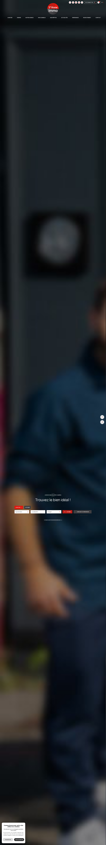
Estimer (27, 507)
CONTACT (98, 17)
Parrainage (75, 17)
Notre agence (29, 17)
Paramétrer (8, 839)
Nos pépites (53, 17)
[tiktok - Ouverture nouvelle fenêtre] (82, 2)
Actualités (64, 17)
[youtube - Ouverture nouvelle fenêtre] (79, 2)
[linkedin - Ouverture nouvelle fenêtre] (76, 2)
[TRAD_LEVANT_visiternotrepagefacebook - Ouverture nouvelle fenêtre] (70, 2)
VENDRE (19, 17)
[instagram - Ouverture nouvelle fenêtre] (73, 2)
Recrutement (87, 17)
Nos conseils (42, 17)
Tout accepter (19, 839)
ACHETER (10, 17)
